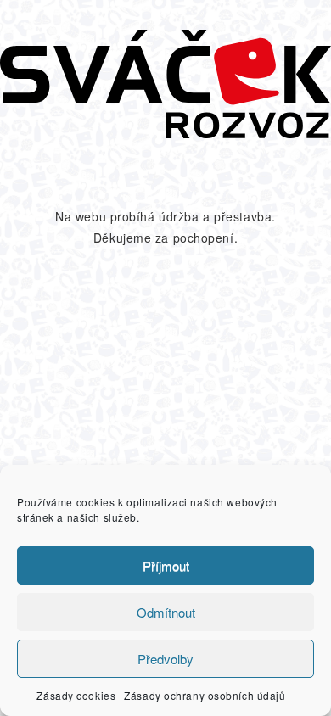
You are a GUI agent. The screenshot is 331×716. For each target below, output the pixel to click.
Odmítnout (166, 612)
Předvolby (165, 659)
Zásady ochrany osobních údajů (204, 695)
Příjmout (166, 565)
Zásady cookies (75, 695)
